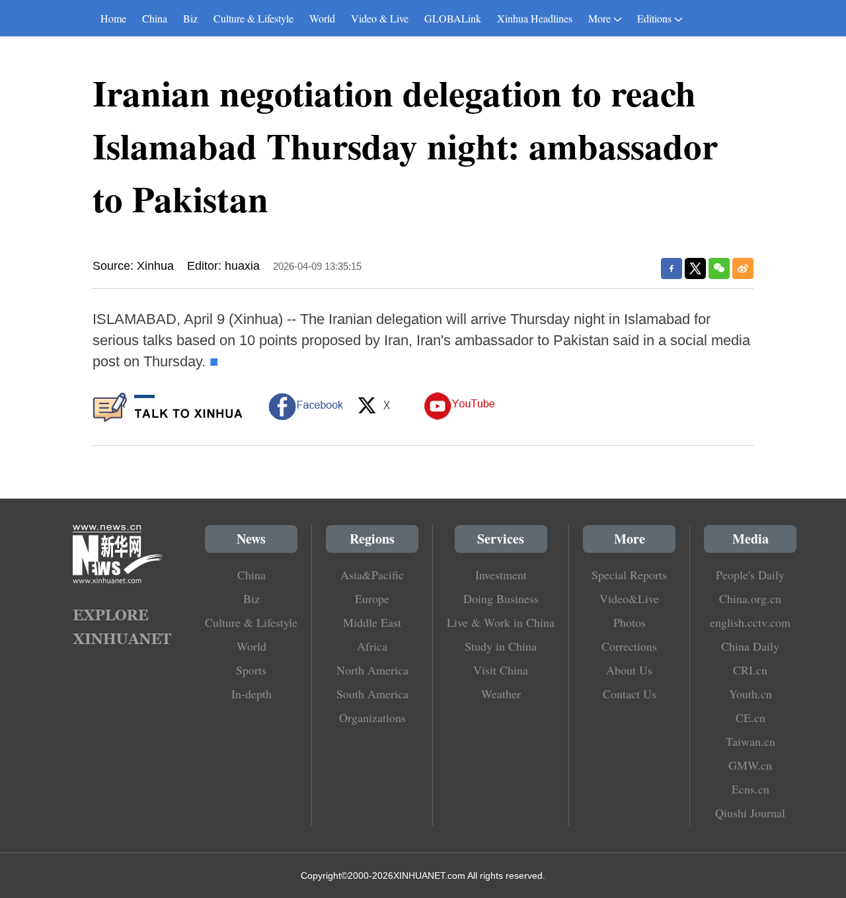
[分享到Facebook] (671, 268)
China (154, 18)
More (599, 18)
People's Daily (750, 575)
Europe (372, 598)
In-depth (251, 694)
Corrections (629, 646)
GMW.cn (750, 765)
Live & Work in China (501, 622)
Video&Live (629, 598)
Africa (372, 646)
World (322, 18)
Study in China (501, 646)
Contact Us (629, 694)
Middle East (372, 622)
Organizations (372, 717)
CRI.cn (750, 670)
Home (113, 18)
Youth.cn (750, 694)
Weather (501, 694)
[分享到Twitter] (695, 268)
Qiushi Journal (750, 813)
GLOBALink (452, 18)
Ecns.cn (750, 789)
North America (372, 670)
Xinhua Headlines (534, 18)
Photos (629, 622)
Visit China (500, 670)
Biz (190, 18)
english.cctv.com (750, 622)
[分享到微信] (719, 268)
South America (372, 694)
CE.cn (750, 717)
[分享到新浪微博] (742, 268)
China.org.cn (750, 598)
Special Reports (629, 575)
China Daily (750, 646)
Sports (251, 670)
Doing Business (501, 598)
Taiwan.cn (750, 741)
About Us (629, 670)
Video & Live (379, 18)
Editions (654, 18)
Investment (501, 575)
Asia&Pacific (372, 575)
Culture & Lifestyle (253, 18)
